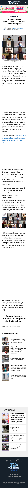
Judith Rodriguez (15, 326)
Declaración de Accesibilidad (14, 476)
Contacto (18, 480)
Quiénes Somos (11, 480)
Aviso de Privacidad (14, 474)
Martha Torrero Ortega (18, 28)
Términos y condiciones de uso (14, 478)
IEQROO (5, 73)
